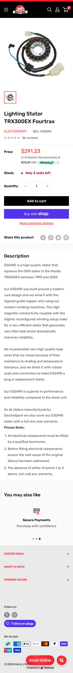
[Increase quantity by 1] (47, 186)
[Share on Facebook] (43, 237)
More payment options (36, 223)
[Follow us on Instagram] (14, 615)
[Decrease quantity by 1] (25, 186)
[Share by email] (66, 237)
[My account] (57, 9)
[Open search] (49, 9)
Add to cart (36, 201)
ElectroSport (15, 131)
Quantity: (11, 186)
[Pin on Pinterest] (51, 237)
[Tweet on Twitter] (58, 237)
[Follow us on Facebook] (7, 615)
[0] (65, 9)
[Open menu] (6, 9)
